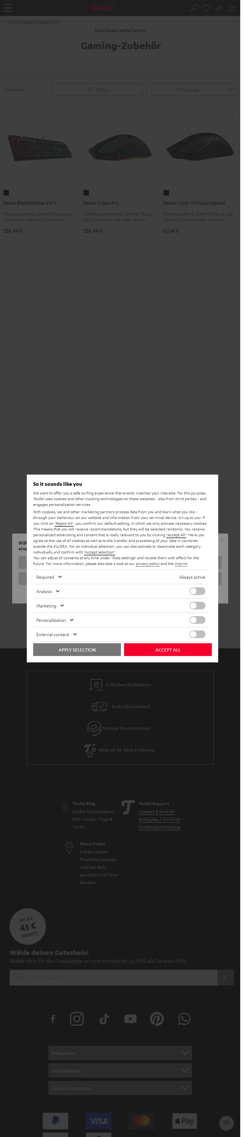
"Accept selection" (99, 551)
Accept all (168, 649)
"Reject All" (64, 523)
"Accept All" (176, 534)
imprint (180, 563)
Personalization (51, 620)
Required (45, 577)
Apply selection (77, 649)
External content (52, 634)
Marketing (46, 605)
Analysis (44, 591)
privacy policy (148, 563)
